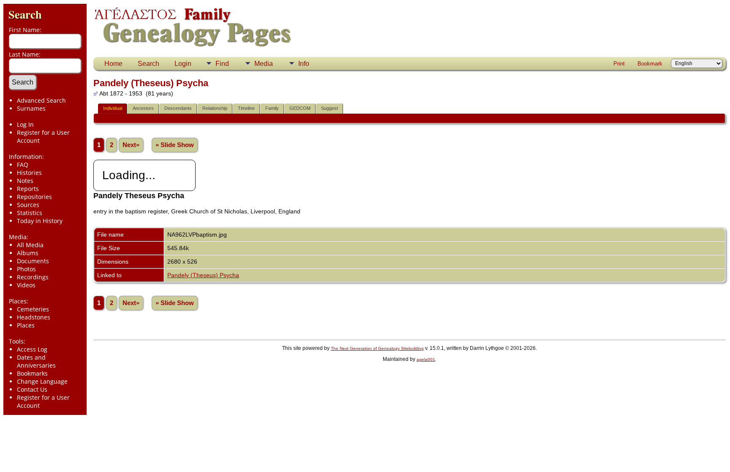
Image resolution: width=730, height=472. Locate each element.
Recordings (33, 277)
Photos (26, 269)
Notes (25, 181)
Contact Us (32, 389)
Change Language (42, 381)
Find (222, 63)
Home (113, 63)
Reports (28, 189)
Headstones (33, 317)
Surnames (31, 108)
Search (25, 14)
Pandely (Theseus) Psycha (203, 275)
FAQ (22, 165)
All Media (30, 245)
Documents (33, 261)
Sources (28, 205)
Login (182, 63)
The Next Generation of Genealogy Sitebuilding (377, 348)
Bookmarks (32, 373)
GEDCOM (300, 108)
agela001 (426, 359)
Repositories (34, 197)
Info (303, 63)
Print (619, 63)
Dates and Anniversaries (36, 361)
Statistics (29, 213)
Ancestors (143, 108)
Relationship (214, 108)
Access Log (32, 349)
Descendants (178, 108)
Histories (29, 173)
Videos (26, 285)
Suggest (329, 108)
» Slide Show (174, 145)
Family (272, 108)
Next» (131, 145)
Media (263, 63)
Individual (112, 108)
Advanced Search (41, 100)
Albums (27, 253)
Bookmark (649, 63)
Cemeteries (33, 309)
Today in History (40, 221)
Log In (25, 124)
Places (26, 325)
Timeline (246, 108)
